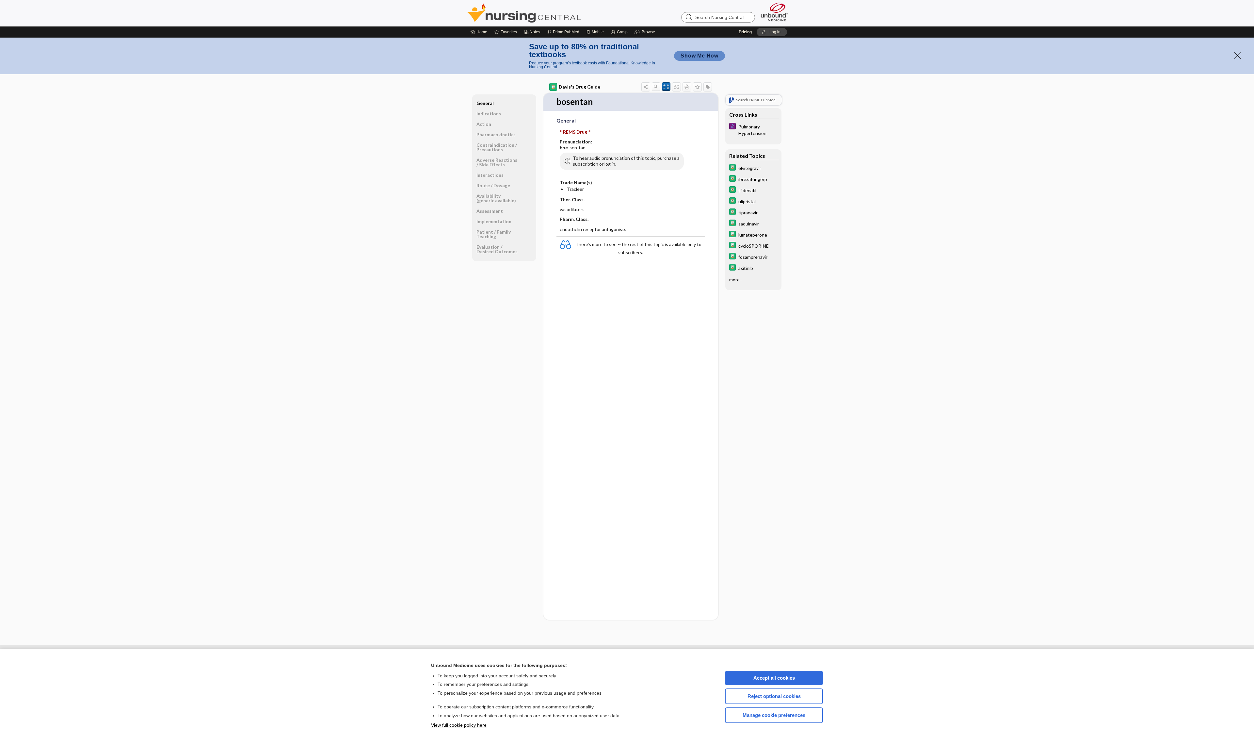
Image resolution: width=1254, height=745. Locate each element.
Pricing (745, 32)
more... (735, 279)
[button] (646, 32)
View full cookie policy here (459, 725)
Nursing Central (548, 13)
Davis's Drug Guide (579, 87)
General (485, 103)
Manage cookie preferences (774, 715)
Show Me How (699, 55)
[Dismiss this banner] (1237, 55)
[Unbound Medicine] (774, 12)
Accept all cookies (774, 678)
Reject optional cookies (774, 696)
